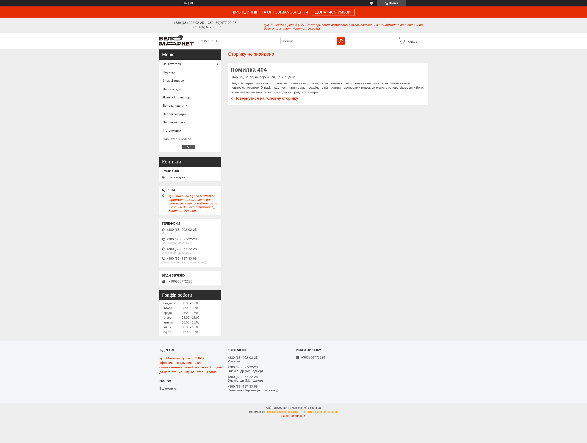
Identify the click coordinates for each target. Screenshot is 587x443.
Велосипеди (172, 89)
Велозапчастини (175, 105)
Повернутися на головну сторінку (266, 98)
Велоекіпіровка (174, 122)
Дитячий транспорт (177, 97)
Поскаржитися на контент (284, 411)
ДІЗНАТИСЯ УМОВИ (333, 12)
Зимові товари (173, 80)
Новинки (169, 72)
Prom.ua (315, 407)
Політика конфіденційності (320, 411)
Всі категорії (172, 64)
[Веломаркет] (176, 41)
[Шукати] (341, 41)
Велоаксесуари (174, 114)
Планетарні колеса (177, 139)
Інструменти (172, 130)
